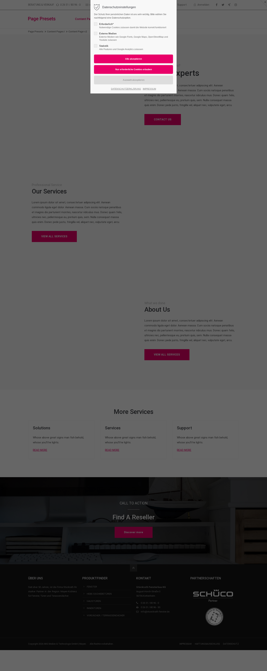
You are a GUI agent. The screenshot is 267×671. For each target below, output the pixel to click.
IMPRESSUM (149, 89)
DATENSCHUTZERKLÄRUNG (126, 89)
